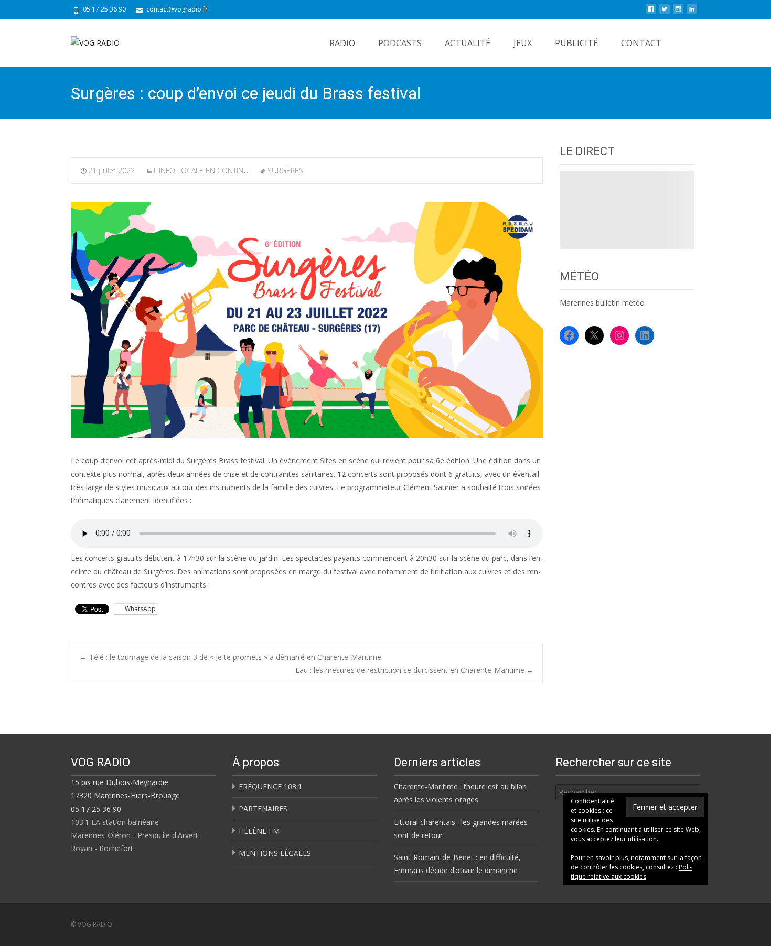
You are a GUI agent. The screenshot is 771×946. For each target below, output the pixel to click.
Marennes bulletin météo (602, 303)
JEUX (522, 43)
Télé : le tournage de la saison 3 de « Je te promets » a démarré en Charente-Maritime (230, 657)
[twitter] (664, 13)
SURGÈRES (285, 171)
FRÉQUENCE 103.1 (270, 786)
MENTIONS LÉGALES (275, 853)
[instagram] (678, 13)
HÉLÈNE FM (259, 831)
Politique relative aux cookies (631, 872)
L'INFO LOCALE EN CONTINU (201, 171)
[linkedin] (692, 13)
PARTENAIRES (263, 808)
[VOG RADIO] (87, 40)
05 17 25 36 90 (96, 809)
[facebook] (651, 13)
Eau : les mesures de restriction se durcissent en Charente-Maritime (414, 670)
